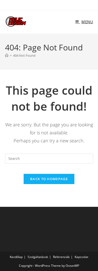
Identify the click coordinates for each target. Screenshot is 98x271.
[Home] (6, 55)
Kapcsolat (81, 257)
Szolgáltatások (38, 257)
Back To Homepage (49, 179)
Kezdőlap (16, 257)
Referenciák (61, 257)
